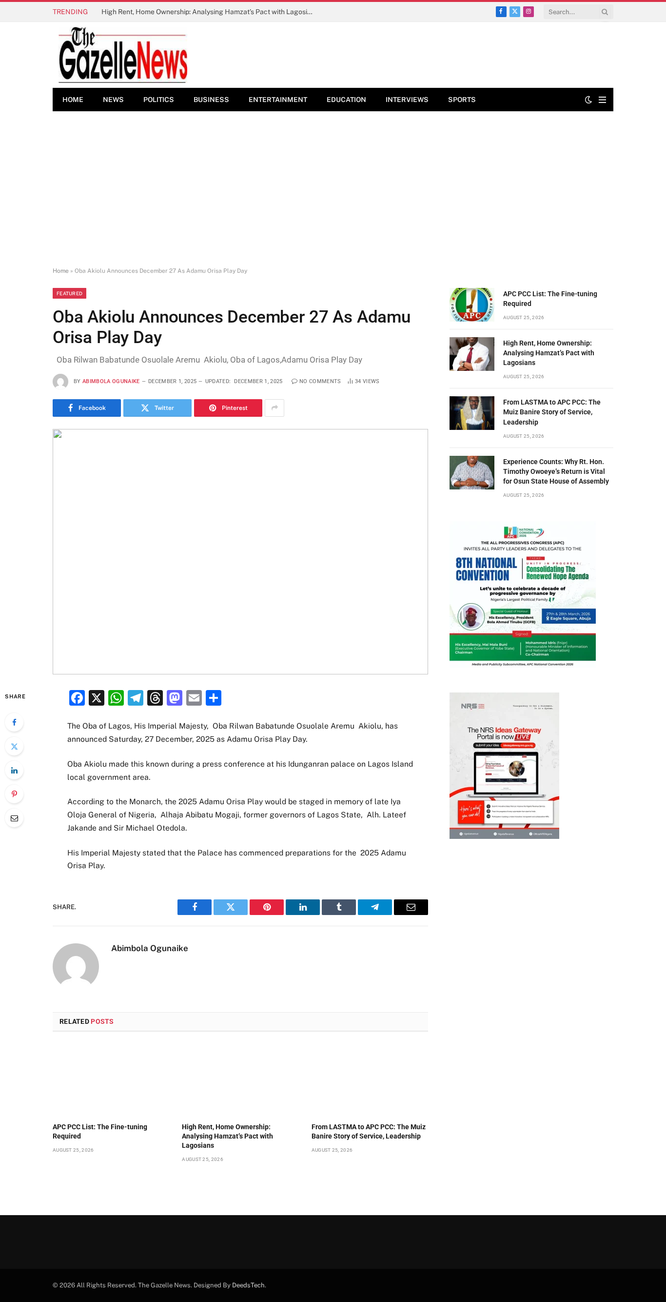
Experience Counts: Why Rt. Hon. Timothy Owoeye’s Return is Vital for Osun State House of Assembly (556, 471)
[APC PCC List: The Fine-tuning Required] (111, 1080)
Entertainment (278, 99)
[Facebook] (14, 722)
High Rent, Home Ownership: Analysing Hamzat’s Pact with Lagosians (209, 12)
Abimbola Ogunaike (111, 381)
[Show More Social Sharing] (274, 408)
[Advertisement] (333, 189)
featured (69, 293)
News (113, 99)
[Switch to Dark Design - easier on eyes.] (588, 99)
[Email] (14, 818)
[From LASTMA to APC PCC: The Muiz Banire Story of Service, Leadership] (370, 1080)
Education (346, 99)
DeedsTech (248, 1285)
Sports (462, 99)
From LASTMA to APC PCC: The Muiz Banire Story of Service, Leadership (369, 1131)
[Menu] (602, 100)
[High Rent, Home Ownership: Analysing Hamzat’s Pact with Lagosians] (240, 1080)
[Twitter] (14, 746)
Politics (158, 99)
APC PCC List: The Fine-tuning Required (100, 1131)
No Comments (320, 381)
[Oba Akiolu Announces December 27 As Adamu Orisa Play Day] (240, 551)
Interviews (407, 99)
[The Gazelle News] (123, 55)
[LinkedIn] (14, 770)
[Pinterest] (14, 794)
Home (72, 99)
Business (211, 99)
